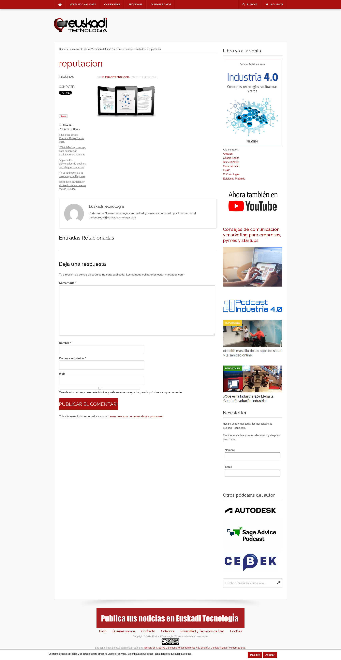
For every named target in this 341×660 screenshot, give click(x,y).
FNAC (226, 170)
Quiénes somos (161, 4)
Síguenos (276, 4)
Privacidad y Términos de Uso (202, 631)
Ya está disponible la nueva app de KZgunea (72, 174)
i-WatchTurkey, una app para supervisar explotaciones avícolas (72, 151)
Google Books (231, 157)
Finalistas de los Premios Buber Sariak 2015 (71, 138)
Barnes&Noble (231, 162)
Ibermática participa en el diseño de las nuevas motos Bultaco (72, 185)
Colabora (167, 631)
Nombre (65, 342)
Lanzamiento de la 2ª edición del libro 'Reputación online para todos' (107, 49)
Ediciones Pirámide (234, 178)
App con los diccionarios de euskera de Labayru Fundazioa (72, 164)
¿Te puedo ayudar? (83, 4)
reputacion (81, 63)
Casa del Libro (231, 166)
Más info (255, 654)
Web (62, 373)
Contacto (148, 631)
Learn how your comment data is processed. (136, 416)
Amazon (227, 153)
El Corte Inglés (231, 174)
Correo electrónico (72, 358)
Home (62, 49)
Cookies (236, 631)
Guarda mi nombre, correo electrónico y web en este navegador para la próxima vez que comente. (121, 392)
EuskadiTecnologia (116, 77)
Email (228, 466)
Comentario (67, 282)
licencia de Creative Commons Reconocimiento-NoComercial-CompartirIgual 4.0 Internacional (194, 647)
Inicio (103, 631)
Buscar (252, 4)
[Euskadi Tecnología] (80, 31)
